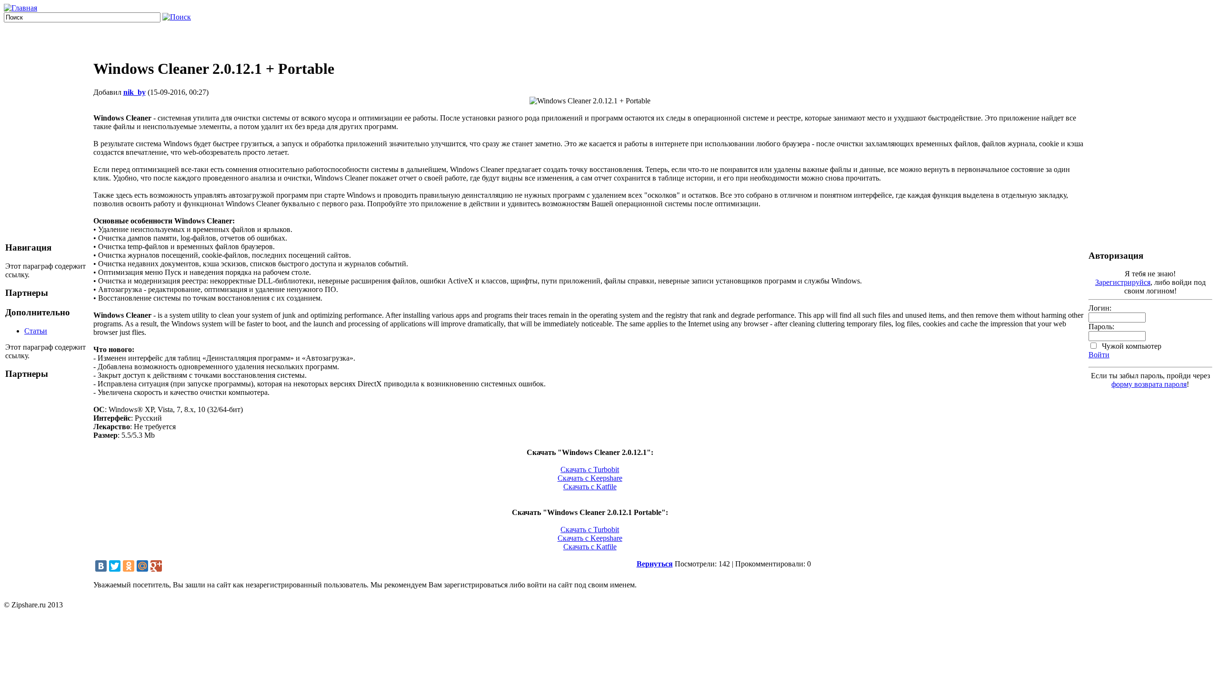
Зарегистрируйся (1122, 282)
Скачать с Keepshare (590, 478)
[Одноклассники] (128, 566)
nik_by (134, 92)
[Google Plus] (156, 566)
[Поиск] (176, 17)
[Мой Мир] (142, 566)
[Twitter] (114, 566)
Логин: (1100, 308)
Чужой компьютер (1130, 346)
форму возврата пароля (1149, 384)
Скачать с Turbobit (589, 469)
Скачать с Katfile (590, 487)
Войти (1099, 355)
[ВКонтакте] (101, 566)
